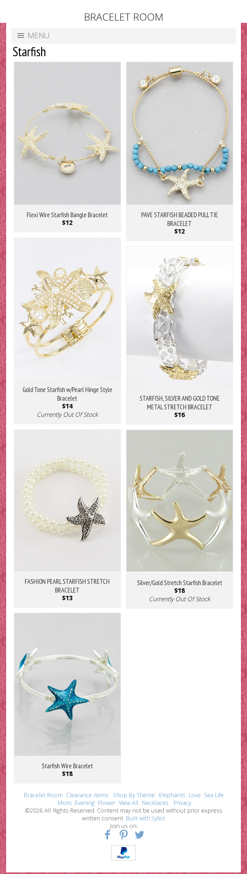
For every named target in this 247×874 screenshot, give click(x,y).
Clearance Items (87, 795)
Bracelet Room (43, 795)
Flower (106, 803)
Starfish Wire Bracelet (67, 766)
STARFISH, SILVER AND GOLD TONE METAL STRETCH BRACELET (180, 402)
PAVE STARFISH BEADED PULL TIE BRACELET (179, 219)
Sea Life (214, 795)
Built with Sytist (145, 818)
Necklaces (155, 803)
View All (129, 803)
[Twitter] (139, 834)
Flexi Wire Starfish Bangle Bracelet (67, 214)
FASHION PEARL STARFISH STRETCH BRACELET (67, 585)
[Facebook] (107, 834)
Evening (85, 803)
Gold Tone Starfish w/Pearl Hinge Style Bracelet (67, 394)
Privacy (182, 803)
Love (194, 795)
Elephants (172, 795)
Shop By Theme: (135, 795)
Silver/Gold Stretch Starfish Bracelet (179, 582)
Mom (64, 803)
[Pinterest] (123, 834)
